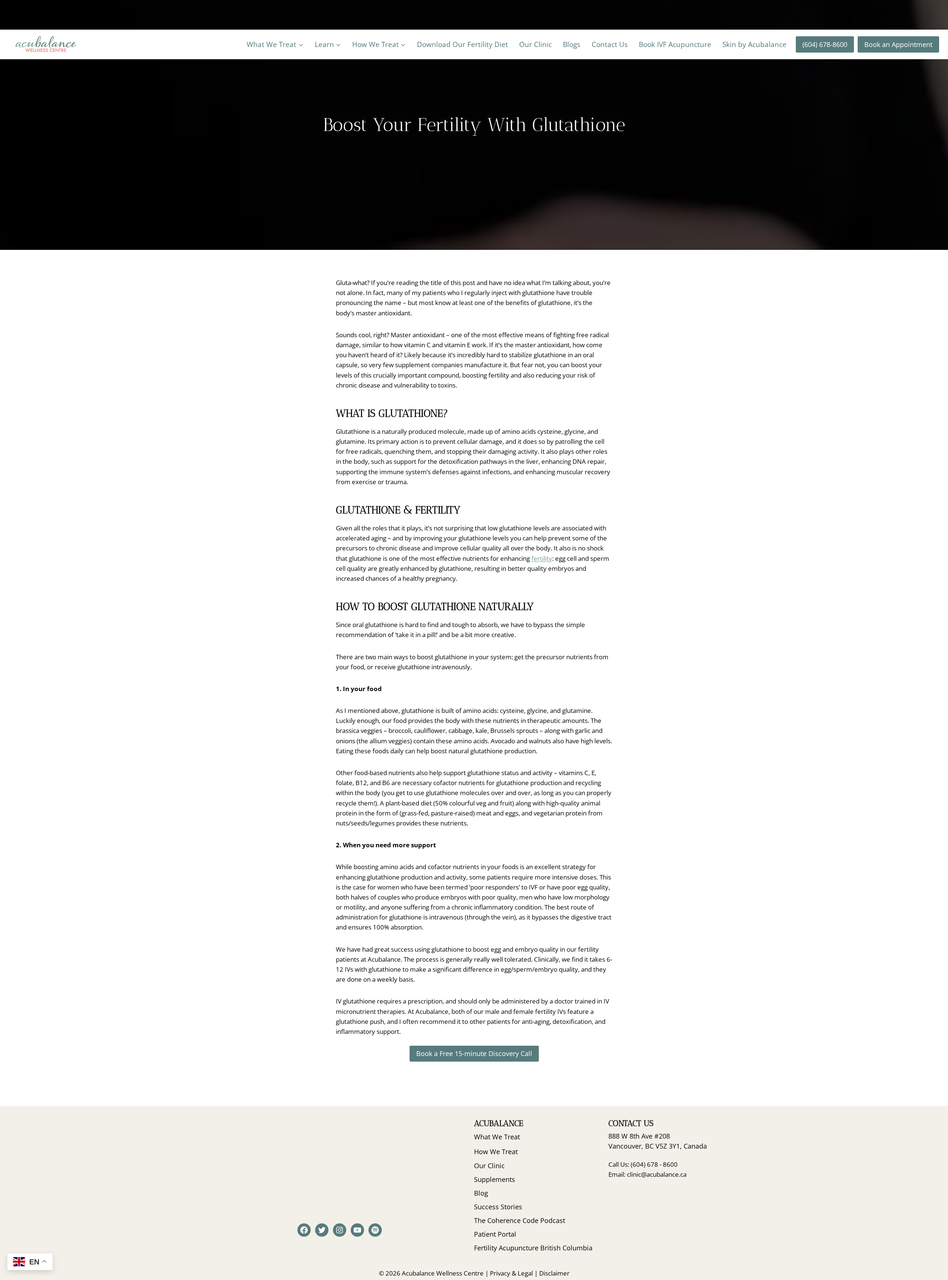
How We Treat (496, 1151)
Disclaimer (554, 1273)
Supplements (494, 1179)
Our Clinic (535, 44)
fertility (541, 558)
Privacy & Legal (511, 1273)
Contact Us (610, 44)
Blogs (571, 44)
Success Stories (498, 1206)
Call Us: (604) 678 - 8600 (643, 1164)
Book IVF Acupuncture (675, 44)
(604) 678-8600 (824, 44)
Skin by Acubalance (754, 44)
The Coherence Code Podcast (519, 1220)
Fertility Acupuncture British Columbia (533, 1247)
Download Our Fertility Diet (462, 44)
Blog (481, 1193)
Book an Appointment (898, 44)
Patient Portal (495, 1234)
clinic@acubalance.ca (657, 1174)
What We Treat (497, 1136)
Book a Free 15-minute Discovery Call (474, 1053)
